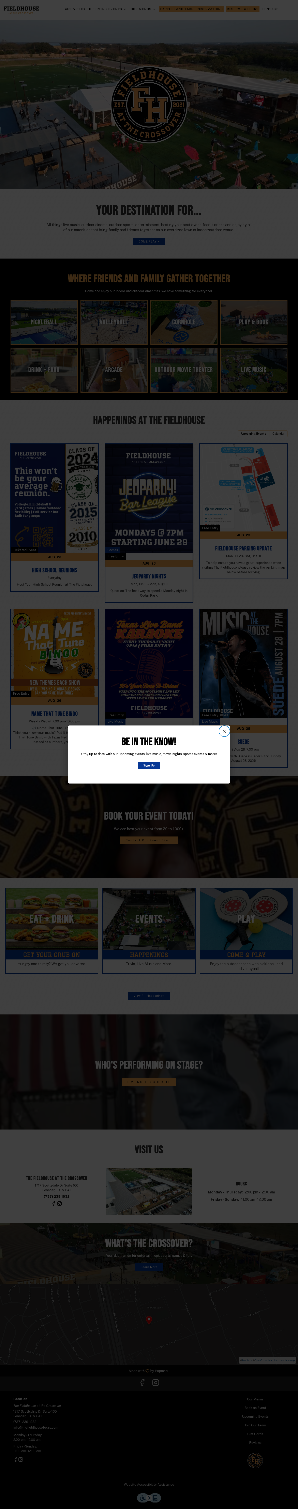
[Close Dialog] (224, 731)
